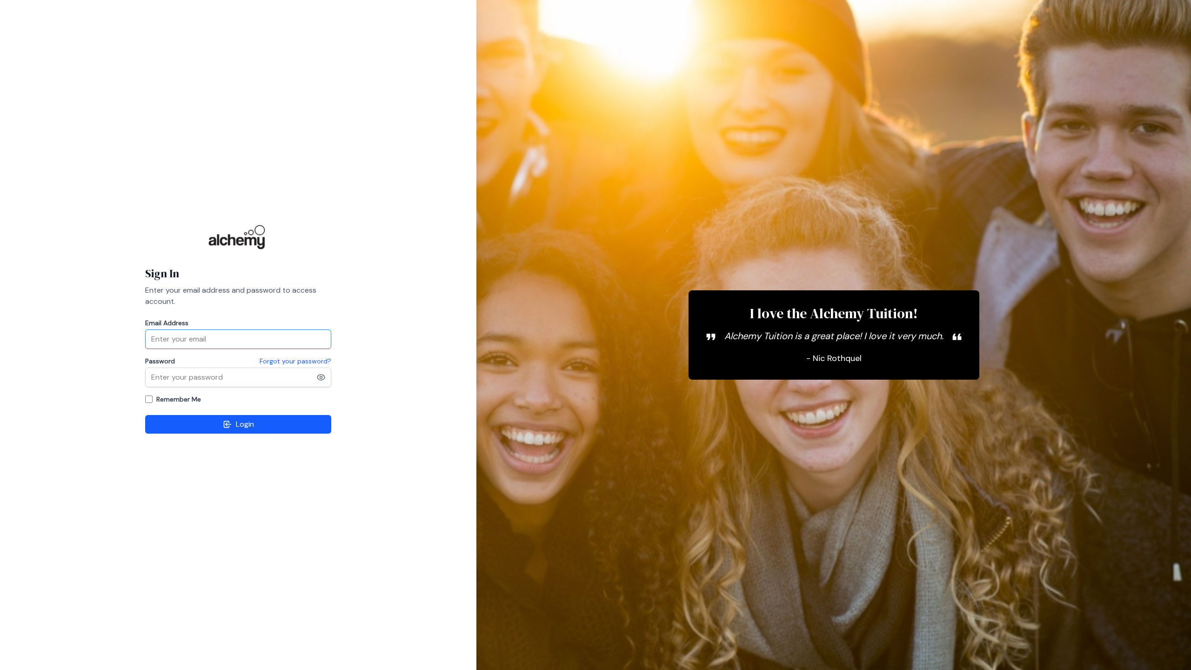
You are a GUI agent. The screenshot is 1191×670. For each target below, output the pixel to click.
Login (245, 424)
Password (160, 361)
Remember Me (178, 399)
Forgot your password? (295, 361)
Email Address (166, 323)
